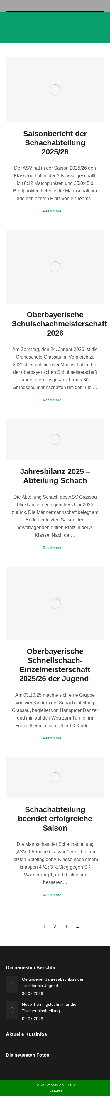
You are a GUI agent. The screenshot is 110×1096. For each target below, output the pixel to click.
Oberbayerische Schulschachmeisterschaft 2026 (59, 323)
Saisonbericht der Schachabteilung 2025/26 (55, 142)
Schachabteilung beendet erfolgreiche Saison (55, 818)
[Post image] (12, 984)
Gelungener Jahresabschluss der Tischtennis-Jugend (53, 982)
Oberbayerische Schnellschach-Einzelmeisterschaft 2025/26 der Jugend (55, 665)
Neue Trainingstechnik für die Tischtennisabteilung (49, 1007)
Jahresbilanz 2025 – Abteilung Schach (55, 476)
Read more (52, 211)
